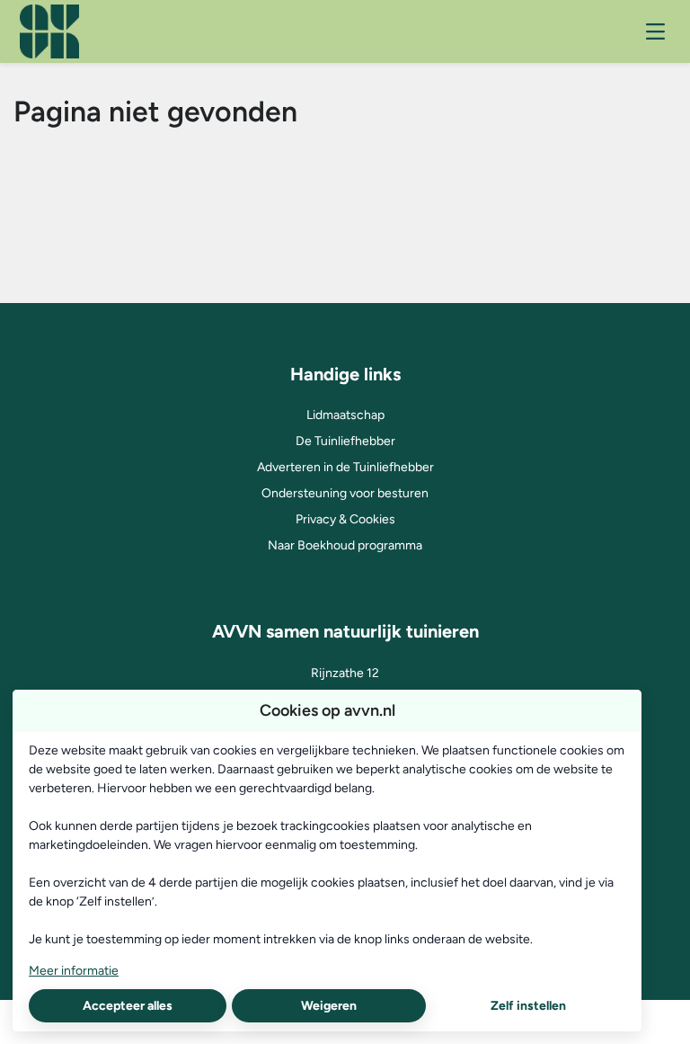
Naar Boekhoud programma (345, 545)
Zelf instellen (528, 1005)
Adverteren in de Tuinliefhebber (345, 467)
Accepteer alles (127, 1005)
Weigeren (329, 1005)
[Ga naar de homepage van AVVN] (49, 31)
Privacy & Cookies (345, 519)
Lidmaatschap (345, 415)
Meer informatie (74, 970)
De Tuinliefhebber (345, 441)
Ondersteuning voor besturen (345, 493)
